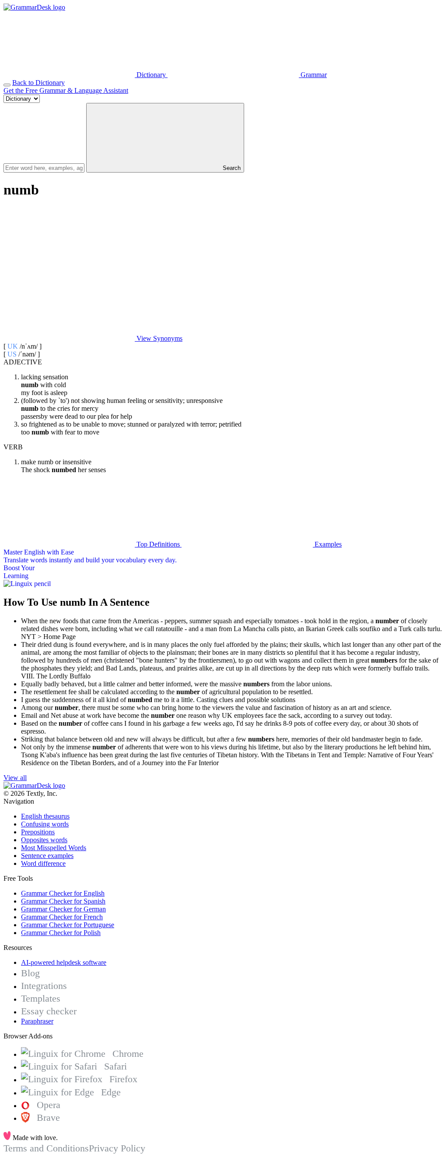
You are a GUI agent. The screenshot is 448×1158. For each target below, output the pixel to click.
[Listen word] (69, 271)
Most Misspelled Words (53, 847)
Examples (327, 544)
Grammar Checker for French (62, 917)
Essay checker (49, 1011)
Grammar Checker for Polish (61, 932)
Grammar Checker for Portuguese (67, 925)
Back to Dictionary (38, 82)
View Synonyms (158, 338)
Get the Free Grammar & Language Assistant (66, 90)
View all (15, 777)
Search (231, 168)
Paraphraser (37, 1021)
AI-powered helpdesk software (63, 962)
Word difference (43, 863)
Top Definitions (158, 544)
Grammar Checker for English (63, 893)
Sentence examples (47, 855)
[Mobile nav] (7, 85)
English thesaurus (45, 816)
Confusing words (45, 824)
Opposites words (44, 840)
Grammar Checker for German (63, 909)
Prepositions (38, 832)
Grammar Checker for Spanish (63, 901)
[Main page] (34, 7)
